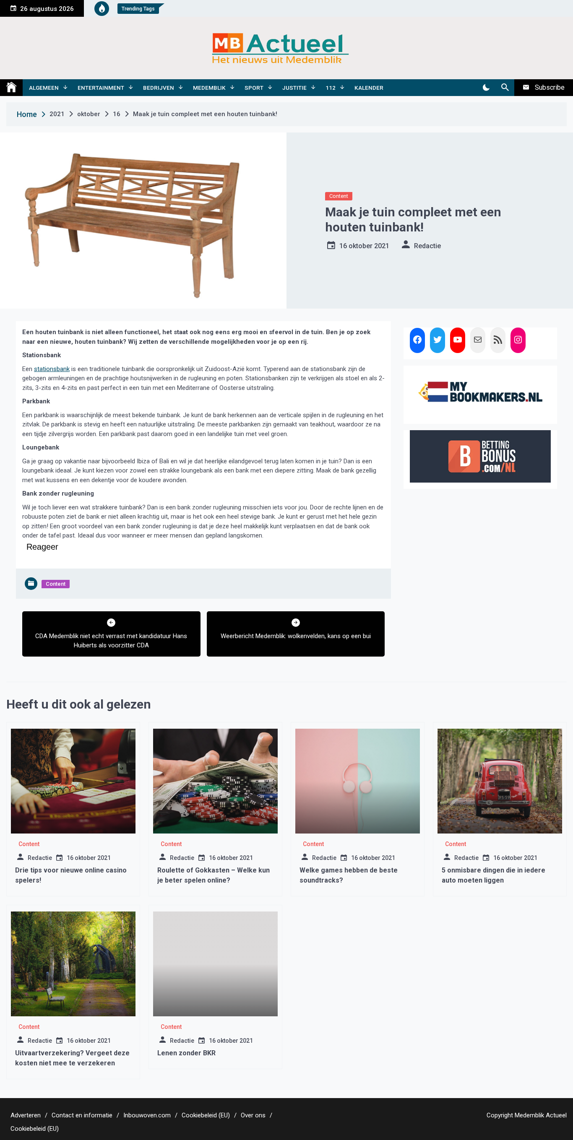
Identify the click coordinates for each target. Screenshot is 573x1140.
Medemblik (209, 87)
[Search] (504, 87)
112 (331, 87)
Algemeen (44, 87)
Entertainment (101, 87)
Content (338, 196)
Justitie (294, 87)
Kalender (368, 87)
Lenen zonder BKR (186, 1053)
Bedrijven (158, 87)
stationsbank (52, 369)
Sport (254, 87)
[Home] (11, 87)
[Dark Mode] (486, 87)
